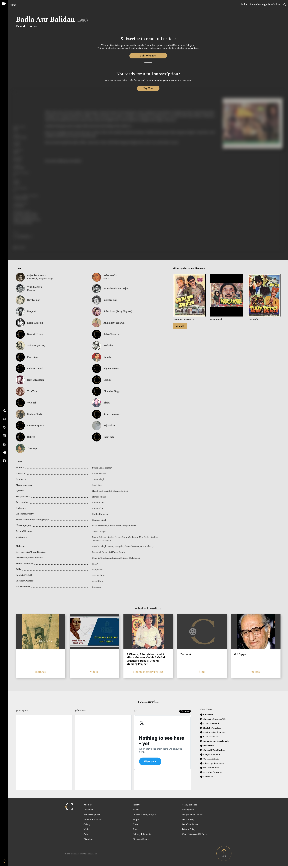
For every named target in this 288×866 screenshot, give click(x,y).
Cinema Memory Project (144, 814)
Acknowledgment (92, 814)
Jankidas (108, 345)
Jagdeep (32, 448)
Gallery (87, 824)
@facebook (80, 710)
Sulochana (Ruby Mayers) (118, 311)
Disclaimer (89, 838)
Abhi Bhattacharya (114, 322)
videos (94, 671)
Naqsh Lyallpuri (100, 491)
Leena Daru (121, 537)
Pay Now (148, 88)
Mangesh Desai (100, 552)
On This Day (188, 819)
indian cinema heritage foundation (260, 4)
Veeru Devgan (99, 531)
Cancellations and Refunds (194, 834)
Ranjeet (31, 311)
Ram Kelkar (98, 502)
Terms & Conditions (93, 819)
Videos (136, 809)
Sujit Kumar (110, 299)
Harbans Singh (99, 520)
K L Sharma (114, 491)
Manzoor (96, 587)
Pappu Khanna (129, 525)
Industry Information (142, 834)
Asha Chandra (111, 334)
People (136, 819)
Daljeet (31, 436)
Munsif (124, 491)
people (255, 671)
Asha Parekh (110, 275)
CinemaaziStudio (211, 759)
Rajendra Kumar (36, 275)
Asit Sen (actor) (36, 345)
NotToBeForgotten (212, 728)
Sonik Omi (97, 485)
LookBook (208, 776)
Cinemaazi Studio (141, 838)
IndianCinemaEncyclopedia (216, 741)
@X (136, 710)
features (40, 671)
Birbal (107, 402)
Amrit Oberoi (98, 575)
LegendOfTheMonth (212, 772)
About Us (88, 804)
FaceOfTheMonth (211, 723)
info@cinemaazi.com (88, 853)
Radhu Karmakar (100, 514)
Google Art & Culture (192, 814)
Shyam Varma (111, 368)
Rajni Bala (109, 436)
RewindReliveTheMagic (214, 732)
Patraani (185, 654)
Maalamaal (216, 319)
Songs (135, 829)
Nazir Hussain (35, 322)
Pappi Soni (97, 569)
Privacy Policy (189, 829)
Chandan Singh (112, 391)
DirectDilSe (208, 745)
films (13, 4)
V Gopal (31, 402)
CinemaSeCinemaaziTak (214, 719)
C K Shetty (148, 546)
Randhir (108, 357)
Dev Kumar (33, 299)
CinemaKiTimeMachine (214, 750)
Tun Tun (32, 391)
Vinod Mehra (34, 286)
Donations (88, 809)
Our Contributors (190, 824)
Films (135, 824)
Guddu (107, 379)
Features (137, 804)
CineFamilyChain (211, 768)
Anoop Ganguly (115, 546)
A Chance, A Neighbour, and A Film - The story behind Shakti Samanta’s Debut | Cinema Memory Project (145, 659)
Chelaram (133, 537)
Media (87, 829)
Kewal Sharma (26, 26)
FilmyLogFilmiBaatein (213, 763)
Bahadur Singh (99, 546)
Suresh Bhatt (115, 525)
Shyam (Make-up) (133, 546)
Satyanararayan (99, 525)
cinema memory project (148, 671)
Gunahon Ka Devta (183, 319)
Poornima (32, 357)
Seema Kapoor (35, 425)
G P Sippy (240, 654)
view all (180, 326)
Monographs (188, 809)
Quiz (86, 834)
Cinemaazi (208, 714)
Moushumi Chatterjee (116, 288)
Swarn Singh (98, 479)
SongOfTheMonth (211, 754)
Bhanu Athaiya (99, 537)
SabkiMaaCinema (211, 737)
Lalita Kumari (34, 368)
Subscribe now (148, 55)
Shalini (111, 537)
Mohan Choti (34, 414)
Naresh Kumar (99, 496)
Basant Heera (35, 334)
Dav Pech (253, 319)
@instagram (22, 710)
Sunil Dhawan (111, 414)
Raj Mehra (109, 425)
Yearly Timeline (189, 804)
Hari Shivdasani (35, 379)
